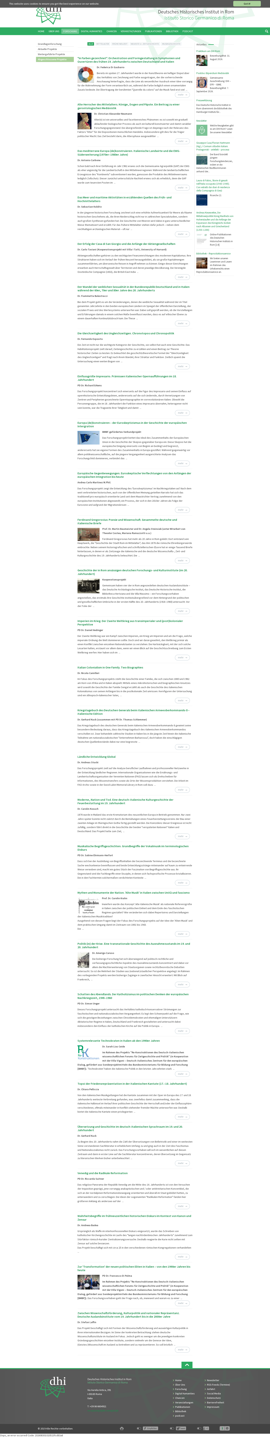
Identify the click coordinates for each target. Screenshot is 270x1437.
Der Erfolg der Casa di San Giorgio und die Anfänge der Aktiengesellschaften (126, 244)
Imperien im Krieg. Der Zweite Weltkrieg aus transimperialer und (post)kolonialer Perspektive (130, 622)
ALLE (91, 43)
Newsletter (201, 120)
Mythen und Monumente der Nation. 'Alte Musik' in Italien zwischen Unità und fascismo (134, 892)
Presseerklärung (204, 100)
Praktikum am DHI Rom (208, 51)
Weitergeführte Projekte (51, 54)
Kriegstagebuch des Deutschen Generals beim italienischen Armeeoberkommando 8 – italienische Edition (134, 711)
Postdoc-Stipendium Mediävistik (212, 73)
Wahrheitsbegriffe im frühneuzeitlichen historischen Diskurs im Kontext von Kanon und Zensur (134, 1217)
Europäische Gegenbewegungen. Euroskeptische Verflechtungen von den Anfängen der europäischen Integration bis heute (134, 475)
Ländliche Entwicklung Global (97, 756)
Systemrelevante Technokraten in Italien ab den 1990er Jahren (119, 1040)
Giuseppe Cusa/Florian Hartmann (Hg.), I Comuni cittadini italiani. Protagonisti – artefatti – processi (213, 146)
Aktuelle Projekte (47, 49)
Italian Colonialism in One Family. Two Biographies (110, 667)
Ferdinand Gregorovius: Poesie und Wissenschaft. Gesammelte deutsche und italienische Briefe (127, 521)
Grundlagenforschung (50, 44)
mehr (181, 94)
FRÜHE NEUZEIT (119, 43)
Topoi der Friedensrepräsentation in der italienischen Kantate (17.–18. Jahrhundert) (132, 1083)
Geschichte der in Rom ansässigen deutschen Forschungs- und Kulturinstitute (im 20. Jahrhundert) (133, 571)
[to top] (186, 1365)
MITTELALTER (102, 43)
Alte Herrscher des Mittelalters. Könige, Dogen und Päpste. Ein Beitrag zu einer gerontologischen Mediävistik (129, 106)
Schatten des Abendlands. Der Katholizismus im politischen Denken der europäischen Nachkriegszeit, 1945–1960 (133, 995)
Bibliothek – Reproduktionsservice (213, 253)
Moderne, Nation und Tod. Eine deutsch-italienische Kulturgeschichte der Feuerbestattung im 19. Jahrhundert (125, 801)
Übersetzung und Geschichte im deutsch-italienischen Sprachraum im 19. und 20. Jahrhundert (130, 1128)
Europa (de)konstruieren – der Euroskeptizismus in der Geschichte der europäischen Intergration (132, 424)
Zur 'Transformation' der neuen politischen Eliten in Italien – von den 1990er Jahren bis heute (134, 1268)
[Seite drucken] (122, 1429)
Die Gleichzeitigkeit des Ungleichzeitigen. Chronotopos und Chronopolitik (126, 333)
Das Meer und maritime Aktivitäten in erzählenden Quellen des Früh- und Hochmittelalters (125, 199)
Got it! (247, 3)
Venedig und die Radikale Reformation (103, 1173)
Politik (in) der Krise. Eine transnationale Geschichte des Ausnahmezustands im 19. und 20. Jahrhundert (134, 945)
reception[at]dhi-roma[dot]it (102, 1410)
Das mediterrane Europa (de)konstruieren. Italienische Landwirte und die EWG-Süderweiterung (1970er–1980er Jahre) (129, 152)
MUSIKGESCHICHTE (171, 43)
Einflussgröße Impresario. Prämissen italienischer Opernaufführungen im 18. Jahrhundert (127, 378)
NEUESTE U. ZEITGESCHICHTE (145, 43)
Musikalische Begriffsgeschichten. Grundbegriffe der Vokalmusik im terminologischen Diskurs (133, 847)
